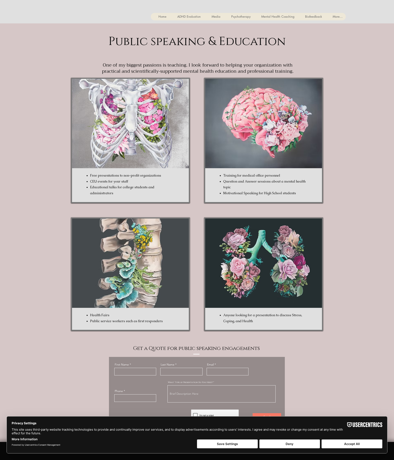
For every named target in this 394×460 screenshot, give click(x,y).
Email (210, 364)
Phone (119, 391)
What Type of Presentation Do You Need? (190, 382)
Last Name (167, 364)
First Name (122, 364)
